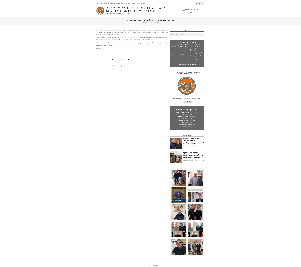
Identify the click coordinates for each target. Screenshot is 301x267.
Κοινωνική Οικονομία (192, 160)
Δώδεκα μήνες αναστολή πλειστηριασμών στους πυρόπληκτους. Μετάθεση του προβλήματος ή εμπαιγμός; (193, 154)
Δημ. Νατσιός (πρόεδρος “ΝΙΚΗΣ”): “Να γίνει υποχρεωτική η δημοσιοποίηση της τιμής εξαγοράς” (193, 141)
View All (202, 164)
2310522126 (104, 3)
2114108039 (117, 3)
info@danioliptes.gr (140, 3)
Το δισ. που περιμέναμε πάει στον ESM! (116, 57)
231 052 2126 (188, 114)
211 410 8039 (188, 122)
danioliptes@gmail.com (189, 124)
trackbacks (114, 66)
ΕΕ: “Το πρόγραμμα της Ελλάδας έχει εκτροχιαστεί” (118, 59)
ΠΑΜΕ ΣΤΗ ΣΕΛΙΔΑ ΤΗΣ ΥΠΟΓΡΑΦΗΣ (187, 64)
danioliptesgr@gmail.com (129, 3)
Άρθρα (157, 22)
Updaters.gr (155, 265)
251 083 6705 (188, 118)
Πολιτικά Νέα (201, 160)
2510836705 (110, 3)
